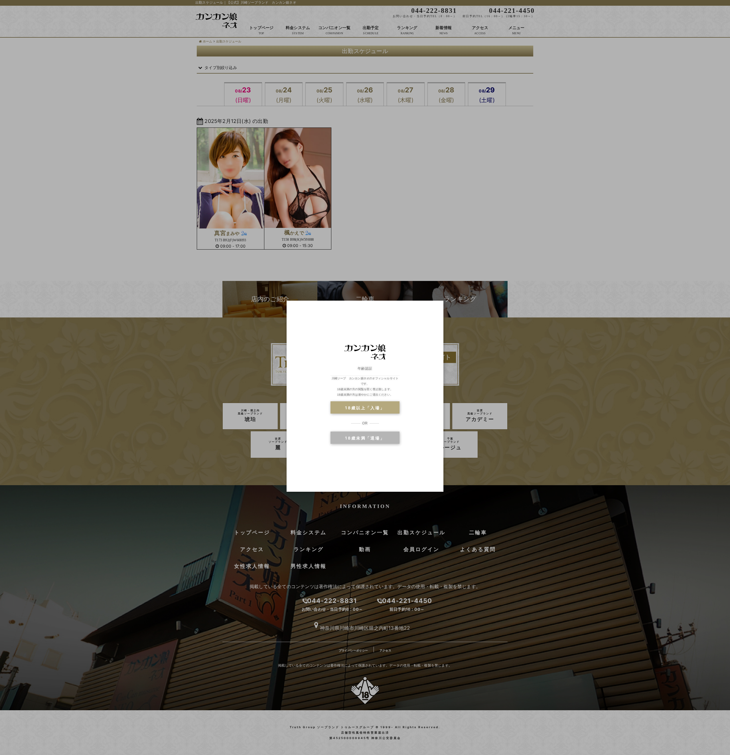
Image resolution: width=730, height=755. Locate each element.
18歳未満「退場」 (365, 438)
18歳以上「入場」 (365, 407)
